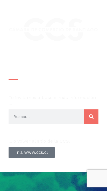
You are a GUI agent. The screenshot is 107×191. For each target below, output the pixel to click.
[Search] (91, 116)
